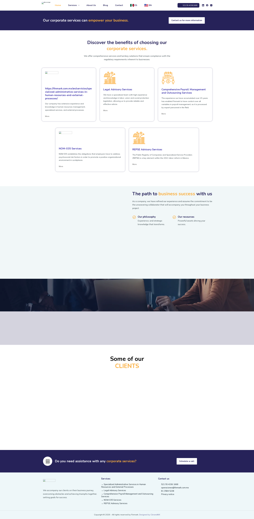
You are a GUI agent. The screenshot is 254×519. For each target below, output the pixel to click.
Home (58, 5)
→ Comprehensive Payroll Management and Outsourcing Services (127, 495)
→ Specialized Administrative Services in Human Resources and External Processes (123, 485)
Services (72, 5)
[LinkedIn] (203, 5)
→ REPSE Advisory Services (114, 503)
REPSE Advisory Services (147, 149)
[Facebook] (207, 5)
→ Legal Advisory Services (113, 490)
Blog (105, 5)
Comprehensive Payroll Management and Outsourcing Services (184, 91)
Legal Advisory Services (117, 89)
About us (91, 5)
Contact (119, 5)
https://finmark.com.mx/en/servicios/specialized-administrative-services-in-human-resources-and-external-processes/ (68, 93)
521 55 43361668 (190, 5)
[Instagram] (211, 5)
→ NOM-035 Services (111, 500)
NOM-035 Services (70, 148)
